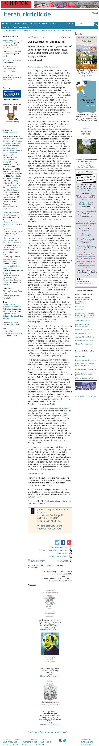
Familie (5, 56)
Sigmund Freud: (13, 315)
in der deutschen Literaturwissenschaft (11, 332)
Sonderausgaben (10, 132)
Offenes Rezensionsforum (12, 60)
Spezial (25, 23)
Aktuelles (7, 23)
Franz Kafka (7, 298)
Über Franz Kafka (86, 236)
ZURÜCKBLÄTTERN (36, 37)
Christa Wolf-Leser (82, 344)
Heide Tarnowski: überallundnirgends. (10, 223)
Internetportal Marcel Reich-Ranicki (10, 188)
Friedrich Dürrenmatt (10, 154)
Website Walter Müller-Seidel (85, 396)
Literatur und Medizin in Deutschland (12, 267)
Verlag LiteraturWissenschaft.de (49, 675)
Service (52, 23)
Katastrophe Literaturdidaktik (86, 211)
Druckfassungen (10, 742)
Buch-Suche (46, 742)
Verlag (95, 13)
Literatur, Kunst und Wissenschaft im (12, 306)
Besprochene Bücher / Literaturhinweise (43, 67)
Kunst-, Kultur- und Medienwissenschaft (57, 30)
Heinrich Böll (7, 141)
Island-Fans (79, 310)
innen (91, 344)
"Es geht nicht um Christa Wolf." (11, 240)
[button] (57, 542)
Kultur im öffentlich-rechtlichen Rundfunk (11, 46)
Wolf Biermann (13, 146)
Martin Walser (10, 143)
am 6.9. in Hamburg (88, 224)
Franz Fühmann (16, 171)
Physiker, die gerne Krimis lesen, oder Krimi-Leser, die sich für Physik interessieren (85, 315)
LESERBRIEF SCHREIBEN (59, 547)
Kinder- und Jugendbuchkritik (85, 369)
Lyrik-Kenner (79, 306)
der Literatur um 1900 (83, 333)
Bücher (33, 23)
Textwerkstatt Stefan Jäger (86, 246)
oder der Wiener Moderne (84, 337)
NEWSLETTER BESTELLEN (58, 556)
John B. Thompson (46, 509)
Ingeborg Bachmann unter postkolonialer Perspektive (84, 374)
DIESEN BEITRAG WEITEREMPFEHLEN (54, 550)
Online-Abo (7, 80)
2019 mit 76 (7, 236)
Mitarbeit (6, 27)
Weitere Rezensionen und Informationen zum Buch (49, 527)
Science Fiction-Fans (82, 320)
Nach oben (86, 744)
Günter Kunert (8, 139)
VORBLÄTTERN (65, 37)
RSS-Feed (6, 739)
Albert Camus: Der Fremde (86, 195)
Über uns (17, 27)
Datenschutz (87, 742)
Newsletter (27, 744)
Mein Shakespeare (10, 148)
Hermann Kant (8, 150)
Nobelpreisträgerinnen (86, 241)
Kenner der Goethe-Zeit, (84, 330)
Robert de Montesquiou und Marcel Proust (12, 260)
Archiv (16, 23)
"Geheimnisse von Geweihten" (86, 203)
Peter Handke (16, 176)
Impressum (86, 739)
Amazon (86, 122)
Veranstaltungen (10, 744)
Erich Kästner (80, 356)
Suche (70, 23)
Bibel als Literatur (13, 322)
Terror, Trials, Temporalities (10, 279)
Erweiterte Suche (29, 742)
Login (26, 27)
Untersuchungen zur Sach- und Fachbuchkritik (84, 364)
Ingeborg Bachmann (10, 181)
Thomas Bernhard (9, 160)
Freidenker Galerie (86, 190)
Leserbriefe (33, 739)
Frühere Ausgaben (17, 30)
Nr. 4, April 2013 (32, 30)
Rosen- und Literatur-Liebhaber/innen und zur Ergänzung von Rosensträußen (84, 300)
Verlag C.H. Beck (86, 75)
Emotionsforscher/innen (84, 340)
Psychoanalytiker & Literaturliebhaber (82, 325)
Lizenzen (52, 581)
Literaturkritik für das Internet (85, 360)
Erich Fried (7, 166)
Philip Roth (18, 139)
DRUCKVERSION (62, 553)
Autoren (43, 23)
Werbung (40, 744)
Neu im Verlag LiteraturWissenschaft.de (49, 628)
